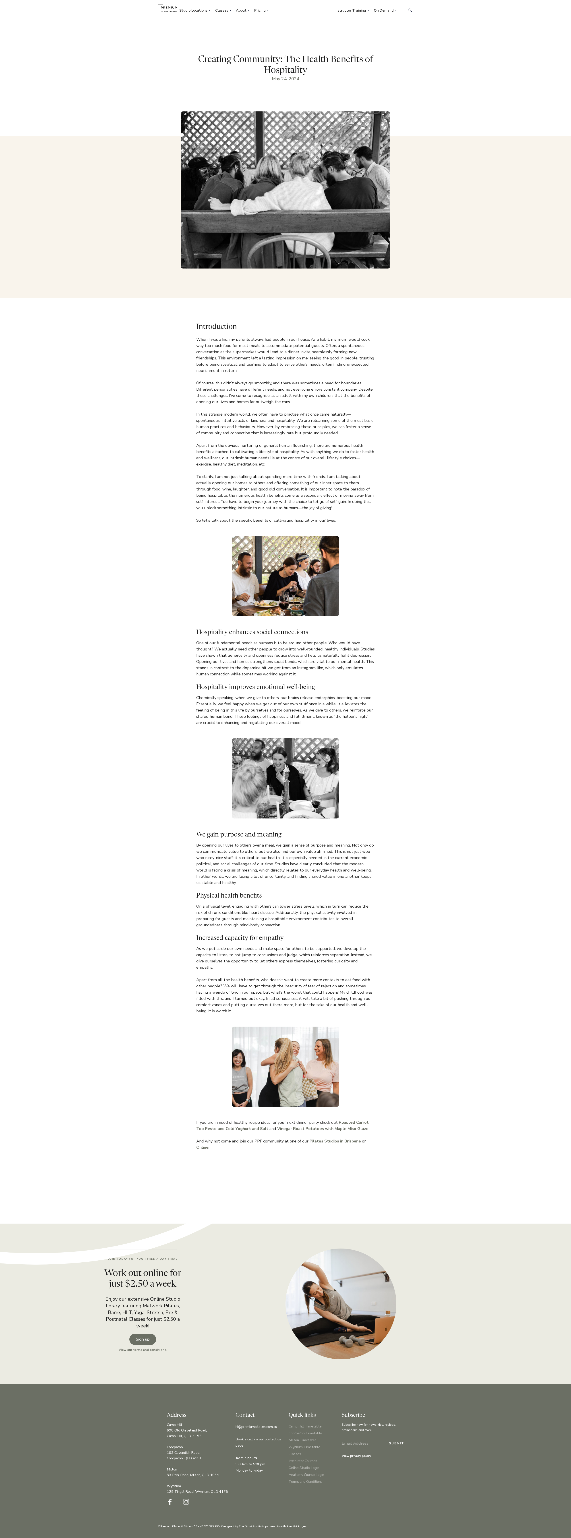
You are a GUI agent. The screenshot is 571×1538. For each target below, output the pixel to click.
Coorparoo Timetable (305, 1433)
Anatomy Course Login (306, 1474)
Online (202, 1147)
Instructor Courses (303, 1460)
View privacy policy (356, 1456)
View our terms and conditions (142, 1350)
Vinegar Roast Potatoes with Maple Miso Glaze (322, 1128)
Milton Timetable (303, 1440)
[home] (168, 9)
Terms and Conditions (306, 1481)
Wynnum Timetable (304, 1447)
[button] (194, 10)
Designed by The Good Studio (241, 1526)
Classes (295, 1454)
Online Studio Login (304, 1467)
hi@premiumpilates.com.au (256, 1426)
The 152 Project (297, 1526)
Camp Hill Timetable (305, 1426)
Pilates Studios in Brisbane (335, 1141)
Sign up (143, 1339)
